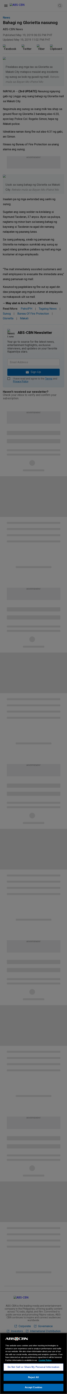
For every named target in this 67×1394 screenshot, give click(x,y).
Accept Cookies (33, 1387)
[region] (33, 1363)
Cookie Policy (45, 1360)
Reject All (33, 1377)
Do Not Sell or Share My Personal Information (33, 1367)
